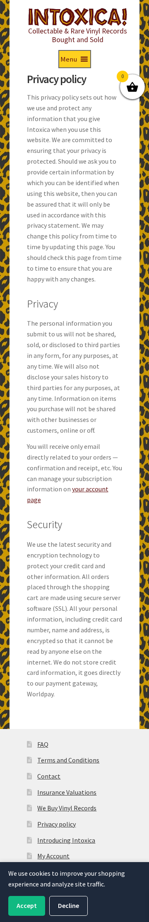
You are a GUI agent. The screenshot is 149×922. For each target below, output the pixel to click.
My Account (53, 856)
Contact (48, 776)
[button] (68, 59)
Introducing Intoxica (66, 840)
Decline (68, 905)
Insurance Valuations (66, 792)
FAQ (42, 744)
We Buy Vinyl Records (66, 808)
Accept (27, 905)
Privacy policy (56, 824)
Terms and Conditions (68, 760)
